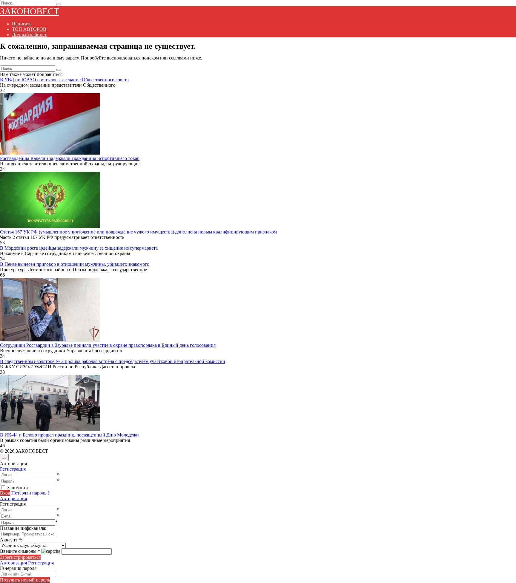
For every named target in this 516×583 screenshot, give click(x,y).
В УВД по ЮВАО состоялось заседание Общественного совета (64, 79)
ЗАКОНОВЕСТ (29, 11)
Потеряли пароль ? (30, 492)
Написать (21, 23)
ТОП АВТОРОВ (29, 29)
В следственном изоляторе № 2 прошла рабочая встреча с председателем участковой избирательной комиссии (112, 361)
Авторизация (13, 498)
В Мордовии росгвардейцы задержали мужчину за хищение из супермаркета (79, 248)
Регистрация (13, 468)
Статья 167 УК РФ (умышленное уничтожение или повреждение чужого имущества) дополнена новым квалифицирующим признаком (138, 231)
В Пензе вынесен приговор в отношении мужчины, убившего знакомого (74, 264)
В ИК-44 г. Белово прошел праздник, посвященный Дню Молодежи (69, 434)
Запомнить (18, 487)
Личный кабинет (29, 34)
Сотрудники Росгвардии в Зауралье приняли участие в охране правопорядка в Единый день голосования (108, 345)
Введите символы (20, 551)
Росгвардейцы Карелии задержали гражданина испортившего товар (69, 158)
